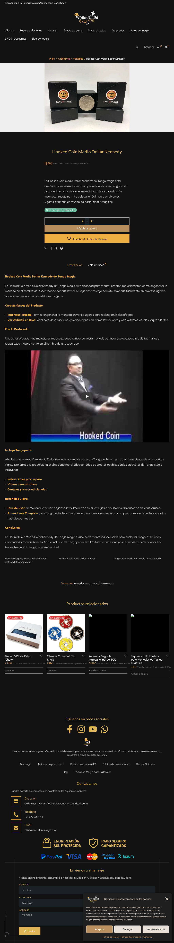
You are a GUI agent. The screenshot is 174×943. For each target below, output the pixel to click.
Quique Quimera (145, 764)
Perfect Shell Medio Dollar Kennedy (77, 558)
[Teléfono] (16, 815)
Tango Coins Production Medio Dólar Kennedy (137, 558)
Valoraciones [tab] (97, 265)
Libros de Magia (139, 30)
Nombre (24, 885)
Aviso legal (25, 764)
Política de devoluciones (116, 764)
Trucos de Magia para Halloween (92, 772)
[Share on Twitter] (56, 248)
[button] (167, 899)
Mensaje (24, 910)
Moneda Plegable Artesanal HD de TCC (102, 657)
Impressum (147, 937)
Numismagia (106, 583)
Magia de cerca (73, 30)
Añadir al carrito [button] (97, 670)
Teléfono (30, 811)
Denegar (128, 929)
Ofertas (9, 30)
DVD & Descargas (15, 38)
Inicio (52, 58)
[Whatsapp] (104, 729)
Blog (65, 772)
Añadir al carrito (87, 228)
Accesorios (117, 30)
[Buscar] (137, 47)
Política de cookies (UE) (83, 764)
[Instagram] (81, 729)
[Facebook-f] (69, 729)
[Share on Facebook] (51, 248)
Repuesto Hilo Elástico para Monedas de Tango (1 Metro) (147, 659)
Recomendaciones (31, 30)
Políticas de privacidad (131, 937)
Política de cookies (111, 937)
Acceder (149, 47)
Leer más (10, 670)
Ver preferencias (156, 929)
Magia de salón (97, 30)
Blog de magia (40, 38)
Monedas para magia (86, 583)
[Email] (16, 828)
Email (27, 825)
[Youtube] (93, 729)
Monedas (78, 58)
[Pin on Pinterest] (61, 248)
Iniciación (52, 30)
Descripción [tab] (75, 265)
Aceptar (99, 929)
